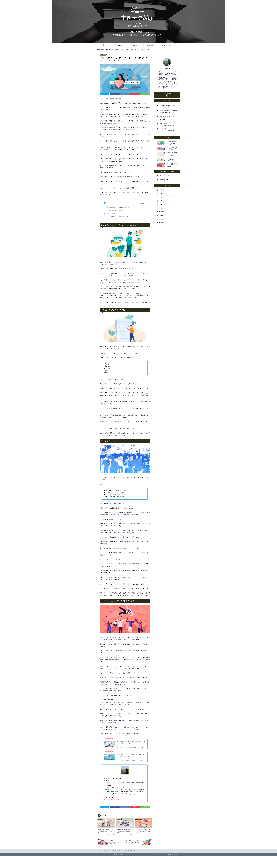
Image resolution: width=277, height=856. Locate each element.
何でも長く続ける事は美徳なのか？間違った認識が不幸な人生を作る (168, 111)
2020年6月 (161, 222)
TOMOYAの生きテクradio (111, 799)
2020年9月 (161, 211)
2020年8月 (161, 215)
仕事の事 (121, 45)
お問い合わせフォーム (164, 179)
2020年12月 (162, 201)
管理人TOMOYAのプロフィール (166, 175)
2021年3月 (161, 190)
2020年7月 (161, 219)
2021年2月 (161, 193)
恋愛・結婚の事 (152, 45)
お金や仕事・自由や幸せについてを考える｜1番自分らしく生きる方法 (168, 129)
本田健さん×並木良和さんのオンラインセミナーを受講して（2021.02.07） (168, 118)
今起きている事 (167, 45)
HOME (105, 45)
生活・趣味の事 (136, 45)
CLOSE (142, 203)
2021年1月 (161, 197)
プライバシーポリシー (103, 854)
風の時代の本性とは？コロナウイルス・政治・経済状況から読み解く (167, 124)
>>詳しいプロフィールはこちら (164, 88)
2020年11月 (162, 204)
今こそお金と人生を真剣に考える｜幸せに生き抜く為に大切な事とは (168, 106)
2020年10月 (162, 208)
